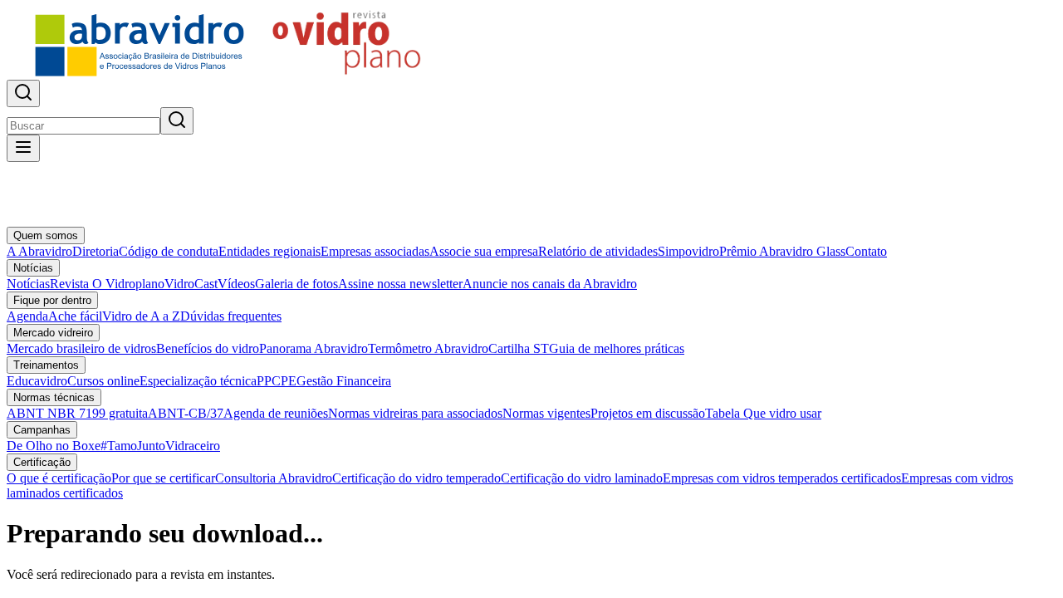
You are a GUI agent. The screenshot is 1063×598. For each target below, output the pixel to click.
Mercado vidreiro (53, 332)
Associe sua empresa (483, 251)
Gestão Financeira (343, 381)
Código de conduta (168, 251)
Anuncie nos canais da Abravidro (550, 284)
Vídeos (236, 284)
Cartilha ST (518, 348)
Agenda (27, 316)
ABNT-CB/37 (185, 413)
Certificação (42, 462)
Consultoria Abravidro (273, 478)
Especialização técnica (198, 381)
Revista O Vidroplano (107, 284)
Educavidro (37, 381)
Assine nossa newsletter (400, 284)
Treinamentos (46, 365)
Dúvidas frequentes (231, 316)
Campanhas (42, 430)
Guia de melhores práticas (616, 348)
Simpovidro (688, 251)
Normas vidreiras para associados (415, 413)
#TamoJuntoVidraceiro (160, 446)
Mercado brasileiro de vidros (81, 348)
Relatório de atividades (598, 251)
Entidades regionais (269, 251)
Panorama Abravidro (313, 348)
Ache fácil (75, 316)
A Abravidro (39, 251)
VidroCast (191, 284)
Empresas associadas (375, 251)
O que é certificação (59, 478)
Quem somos (45, 235)
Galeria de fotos (296, 284)
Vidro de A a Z (141, 316)
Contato (866, 251)
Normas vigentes (546, 413)
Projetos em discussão (647, 413)
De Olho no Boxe (53, 446)
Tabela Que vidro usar (763, 413)
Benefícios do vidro (207, 348)
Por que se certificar (163, 478)
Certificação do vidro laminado (582, 478)
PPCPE (276, 381)
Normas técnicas (54, 397)
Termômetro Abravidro (428, 348)
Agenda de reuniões (275, 413)
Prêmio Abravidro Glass (782, 251)
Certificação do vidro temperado (416, 478)
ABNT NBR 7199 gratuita (77, 413)
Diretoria (95, 251)
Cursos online (103, 381)
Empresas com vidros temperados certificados (782, 478)
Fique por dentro (52, 300)
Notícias (33, 268)
